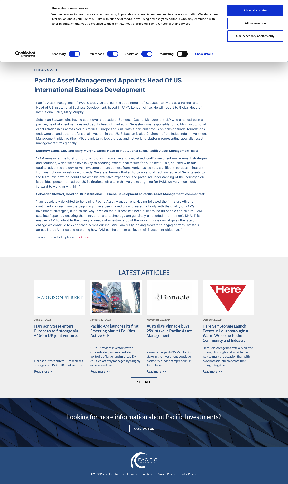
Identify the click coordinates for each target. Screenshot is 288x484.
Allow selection (255, 23)
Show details (204, 54)
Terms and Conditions (140, 474)
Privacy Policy (166, 474)
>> (43, 371)
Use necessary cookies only (255, 36)
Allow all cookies (255, 10)
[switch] (112, 54)
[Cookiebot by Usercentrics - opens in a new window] (25, 54)
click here (83, 237)
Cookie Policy (187, 474)
